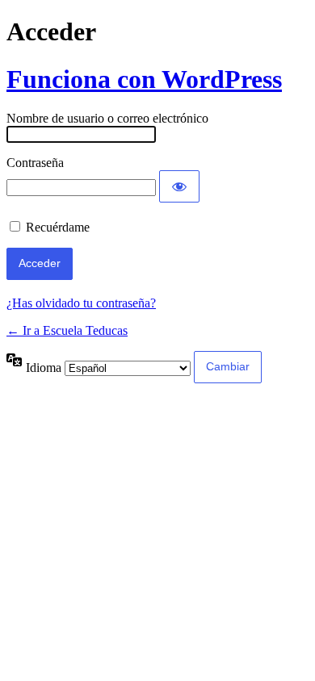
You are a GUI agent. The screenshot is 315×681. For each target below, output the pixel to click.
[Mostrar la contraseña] (179, 186)
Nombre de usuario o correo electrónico (107, 118)
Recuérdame (58, 227)
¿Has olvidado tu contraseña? (81, 303)
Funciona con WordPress (144, 79)
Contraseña (35, 162)
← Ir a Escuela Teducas (67, 330)
